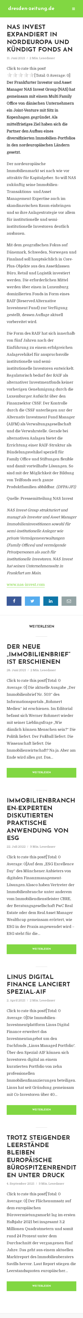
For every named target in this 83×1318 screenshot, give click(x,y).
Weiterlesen (41, 772)
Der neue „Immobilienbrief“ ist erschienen (39, 654)
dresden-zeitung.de (31, 8)
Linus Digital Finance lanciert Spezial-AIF (38, 985)
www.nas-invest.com (26, 585)
